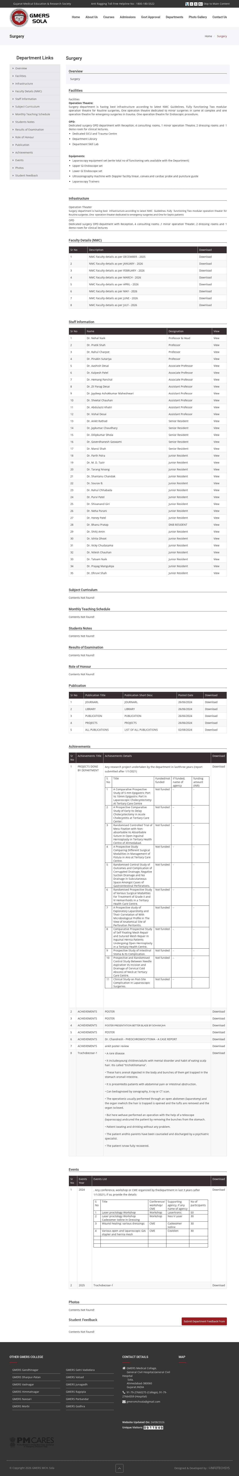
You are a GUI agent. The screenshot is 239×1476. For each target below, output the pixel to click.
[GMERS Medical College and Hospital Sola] (30, 14)
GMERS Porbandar (77, 1399)
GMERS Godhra (75, 1406)
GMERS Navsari (22, 1399)
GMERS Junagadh (77, 1384)
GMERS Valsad (75, 1377)
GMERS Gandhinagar (25, 1370)
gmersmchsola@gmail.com (143, 1401)
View (216, 338)
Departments (174, 17)
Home (76, 17)
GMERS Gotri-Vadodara (80, 1370)
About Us (92, 17)
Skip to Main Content (217, 3)
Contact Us (219, 17)
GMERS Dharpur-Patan (26, 1377)
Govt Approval (150, 17)
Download (205, 256)
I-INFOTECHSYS (219, 1468)
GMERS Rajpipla (76, 1391)
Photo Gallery (198, 17)
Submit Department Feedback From (204, 1321)
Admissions (128, 17)
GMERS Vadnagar (23, 1384)
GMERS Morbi (21, 1406)
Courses (108, 17)
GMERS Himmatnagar (25, 1391)
